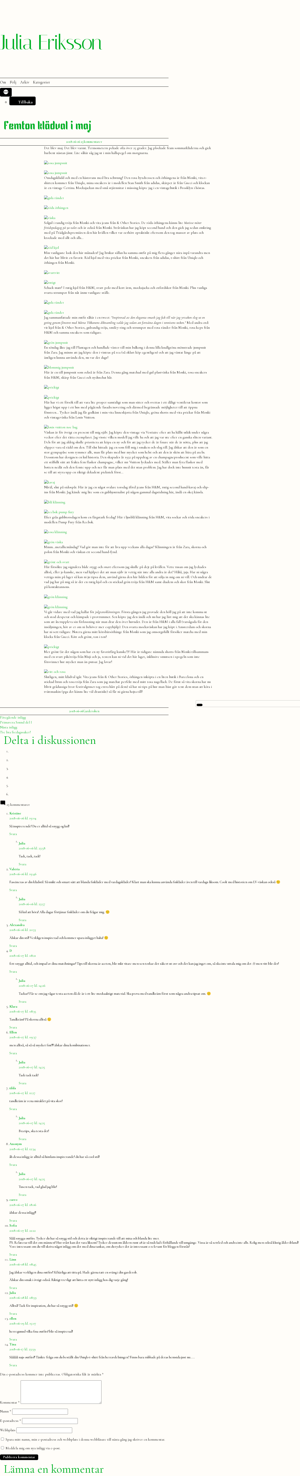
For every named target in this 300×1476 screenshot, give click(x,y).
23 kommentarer (91, 142)
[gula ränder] (54, 198)
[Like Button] (200, 705)
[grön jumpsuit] (56, 342)
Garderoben (91, 711)
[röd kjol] (51, 247)
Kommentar (10, 1403)
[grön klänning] (56, 597)
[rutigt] (50, 282)
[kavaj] (49, 482)
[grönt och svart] (56, 562)
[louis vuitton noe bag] (60, 427)
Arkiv (24, 82)
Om (3, 82)
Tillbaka (25, 102)
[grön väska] (53, 542)
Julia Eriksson (51, 42)
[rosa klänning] (55, 532)
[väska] (49, 218)
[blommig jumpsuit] (59, 367)
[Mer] (6, 92)
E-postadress (10, 1421)
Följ (13, 82)
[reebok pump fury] (59, 512)
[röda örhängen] (56, 208)
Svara (13, 834)
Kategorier (41, 82)
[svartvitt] (52, 273)
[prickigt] (51, 387)
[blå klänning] (54, 502)
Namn (5, 1411)
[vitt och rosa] (54, 672)
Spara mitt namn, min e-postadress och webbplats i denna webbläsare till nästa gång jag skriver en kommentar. (85, 1439)
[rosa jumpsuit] (55, 163)
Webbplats (7, 1430)
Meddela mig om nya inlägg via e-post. (33, 1448)
